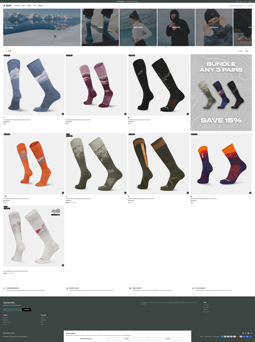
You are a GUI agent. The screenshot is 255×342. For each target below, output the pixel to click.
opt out (182, 302)
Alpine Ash (66, 196)
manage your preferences (173, 302)
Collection (10, 25)
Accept (127, 338)
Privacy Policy (127, 335)
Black (128, 117)
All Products (206, 305)
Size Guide (206, 307)
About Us (43, 317)
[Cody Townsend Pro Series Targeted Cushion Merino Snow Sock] (34, 85)
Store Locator (206, 311)
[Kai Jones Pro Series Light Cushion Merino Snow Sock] (158, 85)
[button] (6, 121)
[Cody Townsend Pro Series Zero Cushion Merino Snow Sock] (34, 163)
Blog (237, 1)
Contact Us (5, 317)
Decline (168, 338)
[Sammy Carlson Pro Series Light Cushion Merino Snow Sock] (96, 163)
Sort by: (247, 51)
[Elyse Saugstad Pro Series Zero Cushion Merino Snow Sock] (96, 85)
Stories (42, 324)
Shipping (205, 309)
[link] (33, 289)
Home (6, 25)
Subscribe (26, 309)
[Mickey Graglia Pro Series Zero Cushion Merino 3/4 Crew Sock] (221, 163)
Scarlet (3, 196)
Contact (240, 1)
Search (201, 336)
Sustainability (43, 320)
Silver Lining (68, 117)
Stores (245, 1)
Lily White (3, 268)
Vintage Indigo (3, 117)
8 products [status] (240, 51)
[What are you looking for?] (230, 6)
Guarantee (5, 320)
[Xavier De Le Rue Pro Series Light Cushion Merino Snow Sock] (158, 163)
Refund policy (216, 336)
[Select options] (63, 114)
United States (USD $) (10, 333)
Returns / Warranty (7, 322)
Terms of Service (208, 336)
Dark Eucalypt (128, 196)
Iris (191, 196)
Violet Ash (66, 117)
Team (42, 322)
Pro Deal (5, 324)
